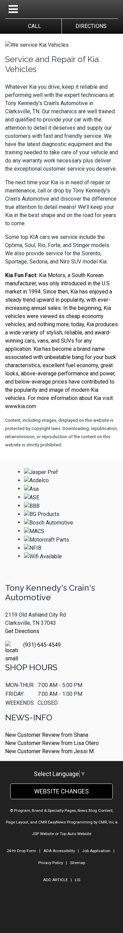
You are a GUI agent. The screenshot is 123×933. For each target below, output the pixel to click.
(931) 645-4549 (42, 645)
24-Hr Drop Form (21, 850)
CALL (33, 26)
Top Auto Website (75, 833)
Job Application (96, 850)
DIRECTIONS (90, 26)
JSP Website (43, 833)
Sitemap (77, 862)
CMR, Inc (106, 822)
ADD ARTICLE (55, 879)
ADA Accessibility (59, 850)
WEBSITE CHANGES (61, 791)
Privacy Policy (50, 862)
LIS (77, 879)
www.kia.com (20, 406)
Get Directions (22, 631)
